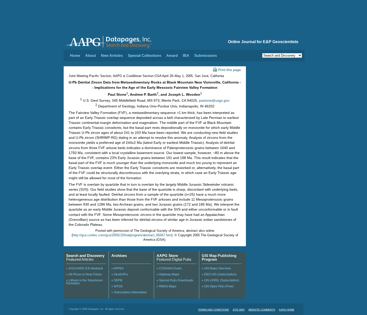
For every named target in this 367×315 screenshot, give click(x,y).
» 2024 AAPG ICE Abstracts (84, 268)
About (90, 55)
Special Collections (144, 55)
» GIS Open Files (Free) (218, 286)
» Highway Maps (168, 274)
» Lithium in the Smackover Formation (84, 282)
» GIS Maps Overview (216, 268)
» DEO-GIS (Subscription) (219, 274)
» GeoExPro (119, 274)
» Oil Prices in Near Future (84, 274)
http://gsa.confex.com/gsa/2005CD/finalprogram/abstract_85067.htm (122, 235)
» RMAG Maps (166, 286)
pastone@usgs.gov (214, 100)
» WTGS (117, 286)
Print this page (229, 70)
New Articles (112, 55)
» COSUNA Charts (169, 268)
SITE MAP (239, 309)
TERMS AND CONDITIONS (213, 309)
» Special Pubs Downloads (175, 280)
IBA (186, 55)
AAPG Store (167, 255)
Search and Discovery (85, 255)
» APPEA (117, 268)
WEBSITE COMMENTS (261, 309)
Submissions (205, 55)
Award (172, 55)
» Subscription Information (129, 292)
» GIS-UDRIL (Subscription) (220, 280)
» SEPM (116, 280)
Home (75, 55)
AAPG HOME (286, 309)
